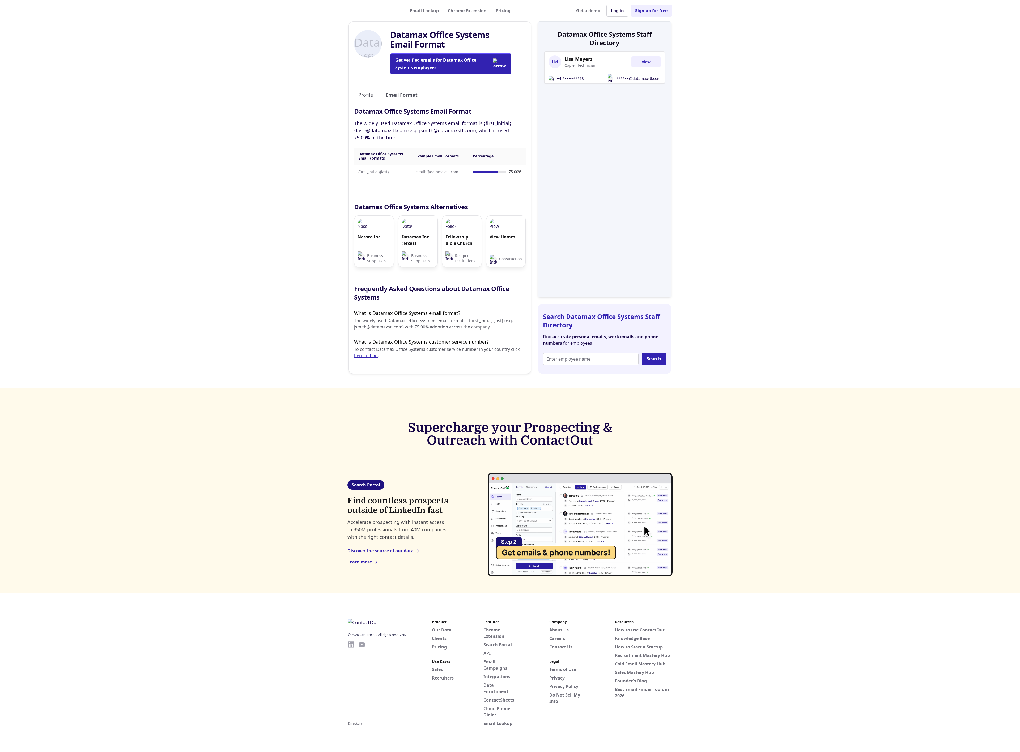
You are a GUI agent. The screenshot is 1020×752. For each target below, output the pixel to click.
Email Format (402, 95)
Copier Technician (580, 65)
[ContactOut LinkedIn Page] (351, 680)
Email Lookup (424, 11)
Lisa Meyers (578, 59)
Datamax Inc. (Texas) (416, 240)
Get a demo (588, 11)
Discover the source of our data (380, 551)
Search (654, 359)
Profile (365, 95)
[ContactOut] (374, 11)
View (646, 61)
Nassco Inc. (370, 237)
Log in (617, 11)
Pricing (503, 11)
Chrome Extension (467, 11)
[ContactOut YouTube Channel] (362, 680)
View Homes (502, 237)
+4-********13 (570, 78)
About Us (559, 630)
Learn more (359, 562)
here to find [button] (366, 355)
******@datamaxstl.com (638, 78)
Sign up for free (651, 11)
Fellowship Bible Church (459, 240)
